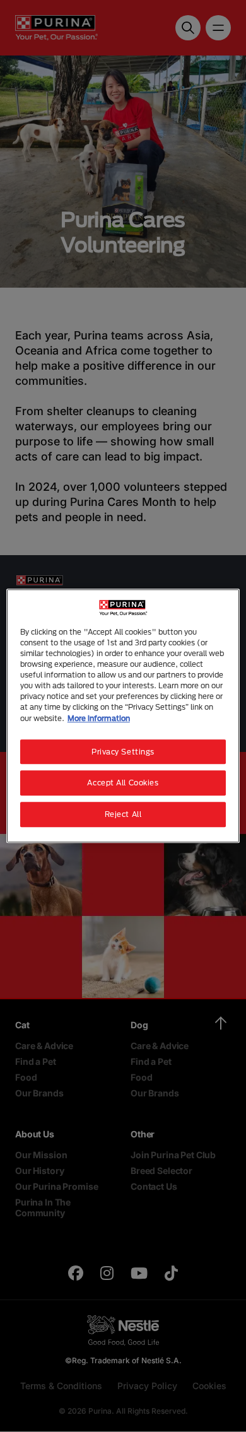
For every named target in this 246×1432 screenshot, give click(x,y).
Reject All (123, 815)
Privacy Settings (123, 752)
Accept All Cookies (122, 783)
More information (98, 718)
